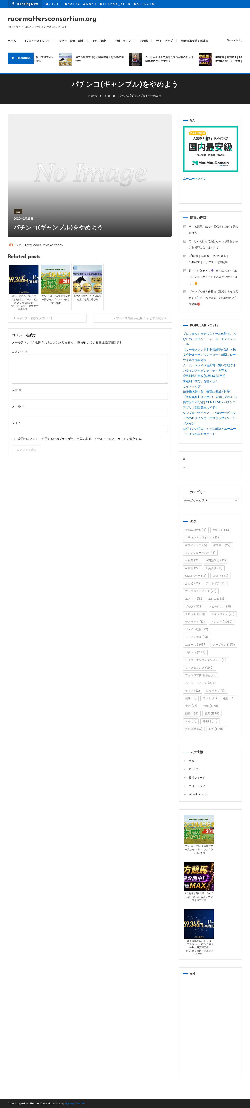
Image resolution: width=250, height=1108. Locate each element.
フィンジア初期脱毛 (200, 675)
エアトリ (193, 599)
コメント (19, 352)
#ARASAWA (195, 530)
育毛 (190, 721)
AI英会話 (214, 568)
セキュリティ (223, 614)
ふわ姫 (192, 583)
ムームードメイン (194, 178)
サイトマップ (164, 41)
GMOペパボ (195, 576)
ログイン (194, 769)
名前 (16, 390)
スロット (195, 614)
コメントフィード (200, 786)
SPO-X (220, 576)
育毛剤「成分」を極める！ (200, 381)
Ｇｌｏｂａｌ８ (145, 4)
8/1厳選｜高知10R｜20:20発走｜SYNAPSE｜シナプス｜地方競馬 (209, 259)
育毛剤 (210, 721)
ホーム (12, 41)
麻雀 (215, 729)
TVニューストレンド (37, 41)
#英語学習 (216, 560)
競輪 (191, 713)
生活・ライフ (122, 41)
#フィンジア (196, 545)
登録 (191, 761)
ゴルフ (194, 606)
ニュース (196, 645)
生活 (191, 706)
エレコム (217, 599)
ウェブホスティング (200, 591)
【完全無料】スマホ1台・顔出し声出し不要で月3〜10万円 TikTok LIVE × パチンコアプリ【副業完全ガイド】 (210, 402)
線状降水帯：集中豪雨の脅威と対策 (206, 392)
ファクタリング (199, 668)
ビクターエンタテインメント (206, 660)
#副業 (192, 560)
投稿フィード (197, 778)
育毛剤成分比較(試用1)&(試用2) (204, 376)
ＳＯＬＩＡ (73, 4)
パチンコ (195, 652)
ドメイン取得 (196, 629)
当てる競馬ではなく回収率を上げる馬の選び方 (92, 59)
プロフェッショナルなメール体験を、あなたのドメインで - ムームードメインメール (209, 339)
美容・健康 (99, 41)
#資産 (192, 568)
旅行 (229, 698)
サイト (16, 422)
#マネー (222, 545)
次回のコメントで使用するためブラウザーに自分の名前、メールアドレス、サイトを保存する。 (81, 439)
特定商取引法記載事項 (195, 41)
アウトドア (216, 583)
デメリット (195, 622)
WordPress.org (198, 794)
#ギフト (220, 530)
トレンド (222, 622)
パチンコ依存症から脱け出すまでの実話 (138, 318)
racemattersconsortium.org (52, 19)
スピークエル (220, 606)
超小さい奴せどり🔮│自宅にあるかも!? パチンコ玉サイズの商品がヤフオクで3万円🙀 (213, 277)
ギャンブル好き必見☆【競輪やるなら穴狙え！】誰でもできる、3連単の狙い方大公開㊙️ (213, 298)
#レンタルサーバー (200, 553)
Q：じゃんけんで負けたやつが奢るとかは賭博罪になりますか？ (162, 59)
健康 (190, 698)
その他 (143, 41)
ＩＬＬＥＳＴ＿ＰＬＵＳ (116, 4)
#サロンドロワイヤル (202, 537)
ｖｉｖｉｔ (55, 4)
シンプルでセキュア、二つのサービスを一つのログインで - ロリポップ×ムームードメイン (210, 418)
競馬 (211, 713)
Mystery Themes (75, 1103)
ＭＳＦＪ (91, 4)
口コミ (210, 698)
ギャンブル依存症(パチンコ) (34, 318)
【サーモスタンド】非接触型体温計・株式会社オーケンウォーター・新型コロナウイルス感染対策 (209, 354)
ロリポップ (216, 691)
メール (18, 406)
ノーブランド (224, 645)
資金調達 (193, 729)
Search (232, 40)
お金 (18, 211)
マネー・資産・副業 (71, 41)
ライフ (192, 691)
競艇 (210, 706)
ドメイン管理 (196, 637)
